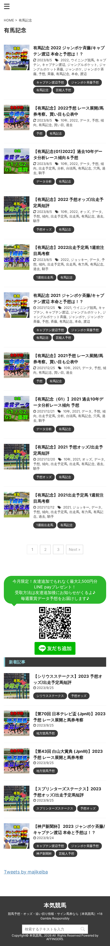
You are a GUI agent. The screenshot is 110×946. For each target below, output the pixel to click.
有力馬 (83, 264)
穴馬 (96, 168)
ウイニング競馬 (82, 60)
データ (85, 120)
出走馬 (74, 216)
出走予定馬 (47, 168)
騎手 (42, 173)
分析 (60, 168)
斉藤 (50, 74)
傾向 (45, 216)
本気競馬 (55, 905)
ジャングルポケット (82, 65)
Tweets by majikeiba (26, 872)
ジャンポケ (73, 69)
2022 (65, 60)
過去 (69, 125)
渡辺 (83, 74)
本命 (74, 74)
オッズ (85, 212)
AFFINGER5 (54, 939)
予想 (42, 74)
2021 (67, 308)
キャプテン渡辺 (53, 65)
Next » (74, 549)
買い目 (59, 125)
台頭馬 (71, 168)
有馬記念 (62, 74)
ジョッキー (79, 260)
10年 (64, 120)
